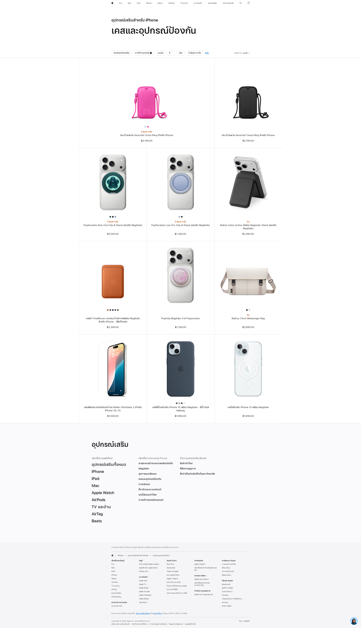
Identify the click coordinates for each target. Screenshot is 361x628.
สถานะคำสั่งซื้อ (172, 589)
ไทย (240, 621)
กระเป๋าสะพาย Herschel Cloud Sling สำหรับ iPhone (146, 135)
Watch (113, 578)
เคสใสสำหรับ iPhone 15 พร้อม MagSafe (248, 407)
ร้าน (113, 564)
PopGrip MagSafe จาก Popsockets (180, 318)
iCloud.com (143, 571)
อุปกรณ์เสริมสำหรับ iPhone (138, 555)
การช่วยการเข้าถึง (229, 564)
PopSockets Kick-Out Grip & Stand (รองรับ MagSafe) (112, 225)
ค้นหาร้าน (170, 564)
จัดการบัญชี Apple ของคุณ (149, 564)
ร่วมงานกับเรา (227, 591)
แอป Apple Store (173, 575)
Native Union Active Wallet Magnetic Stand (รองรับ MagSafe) (248, 227)
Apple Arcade (144, 591)
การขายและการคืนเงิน (158, 624)
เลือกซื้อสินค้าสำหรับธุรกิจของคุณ (205, 569)
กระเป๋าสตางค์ (116, 606)
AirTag (113, 589)
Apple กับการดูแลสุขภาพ (203, 594)
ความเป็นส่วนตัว (228, 571)
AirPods (114, 582)
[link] (354, 621)
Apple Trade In (172, 578)
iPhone (120, 555)
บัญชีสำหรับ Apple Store (148, 568)
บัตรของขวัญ (116, 597)
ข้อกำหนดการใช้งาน (139, 624)
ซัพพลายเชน (226, 575)
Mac (113, 568)
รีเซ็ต (207, 53)
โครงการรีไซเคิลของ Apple (177, 586)
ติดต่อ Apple (226, 606)
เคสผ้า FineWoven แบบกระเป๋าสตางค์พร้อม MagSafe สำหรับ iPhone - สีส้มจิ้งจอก (113, 320)
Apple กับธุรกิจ (199, 564)
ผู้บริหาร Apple (227, 588)
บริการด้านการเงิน (174, 582)
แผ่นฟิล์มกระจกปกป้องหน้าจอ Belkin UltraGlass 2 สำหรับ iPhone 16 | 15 (113, 409)
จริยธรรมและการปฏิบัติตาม (232, 598)
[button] (240, 3)
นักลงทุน (225, 595)
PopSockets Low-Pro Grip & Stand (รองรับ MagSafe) (180, 225)
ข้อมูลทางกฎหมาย (176, 624)
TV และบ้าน (115, 586)
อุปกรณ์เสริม (116, 593)
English (247, 621)
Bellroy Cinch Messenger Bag (248, 318)
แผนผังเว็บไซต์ (190, 624)
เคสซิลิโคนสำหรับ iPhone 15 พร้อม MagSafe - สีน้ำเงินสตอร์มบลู (180, 409)
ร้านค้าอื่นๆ (157, 613)
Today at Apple (173, 571)
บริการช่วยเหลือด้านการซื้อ (177, 593)
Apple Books (144, 598)
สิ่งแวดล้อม (226, 568)
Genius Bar (171, 568)
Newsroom (226, 584)
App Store (143, 602)
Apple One (143, 580)
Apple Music (144, 588)
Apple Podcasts (145, 595)
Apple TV (142, 584)
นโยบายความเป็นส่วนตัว (120, 624)
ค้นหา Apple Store (143, 613)
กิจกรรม (225, 602)
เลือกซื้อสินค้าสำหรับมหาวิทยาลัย (202, 584)
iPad (113, 571)
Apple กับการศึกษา (201, 579)
